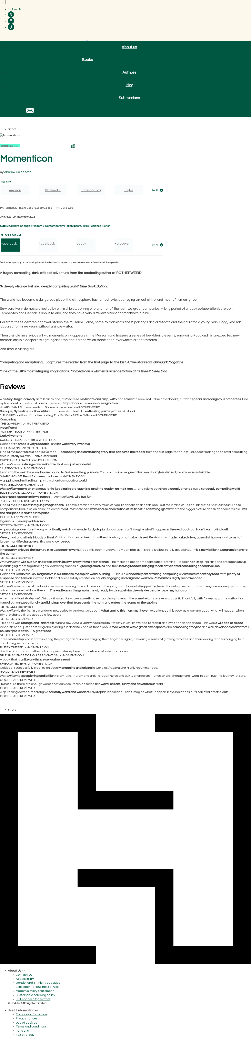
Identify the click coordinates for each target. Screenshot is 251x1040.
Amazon (15, 190)
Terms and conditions (31, 1026)
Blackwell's (53, 190)
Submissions (129, 98)
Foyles (128, 190)
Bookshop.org (91, 190)
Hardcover (122, 243)
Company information (31, 1014)
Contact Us (24, 974)
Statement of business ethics (37, 986)
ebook (81, 243)
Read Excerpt (10, 145)
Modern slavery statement (35, 990)
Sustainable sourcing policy (35, 995)
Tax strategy (25, 1034)
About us (129, 47)
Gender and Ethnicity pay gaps (38, 982)
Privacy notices (27, 1018)
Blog (129, 85)
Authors (129, 72)
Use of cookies (26, 1022)
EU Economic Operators (33, 999)
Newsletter (30, 110)
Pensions (22, 1030)
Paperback (47, 243)
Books (87, 60)
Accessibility (25, 978)
